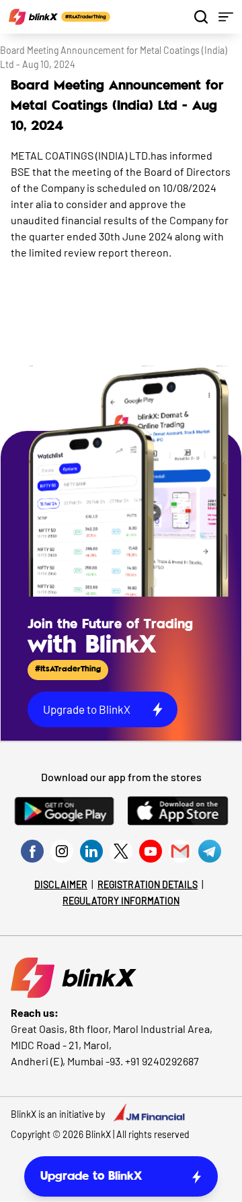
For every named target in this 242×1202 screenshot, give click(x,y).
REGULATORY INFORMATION (121, 900)
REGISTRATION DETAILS (147, 884)
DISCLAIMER (60, 884)
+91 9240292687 (162, 1061)
